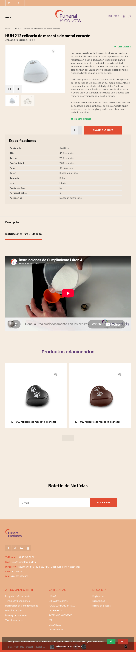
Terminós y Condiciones (17, 600)
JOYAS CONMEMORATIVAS (62, 605)
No (122, 641)
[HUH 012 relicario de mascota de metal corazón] (40, 394)
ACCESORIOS (55, 610)
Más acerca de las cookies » (69, 646)
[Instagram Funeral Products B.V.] (15, 548)
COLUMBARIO (56, 629)
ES (9, 3)
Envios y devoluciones (16, 615)
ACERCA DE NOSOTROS (60, 615)
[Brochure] (110, 16)
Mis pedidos (98, 600)
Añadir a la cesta (103, 129)
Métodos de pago (14, 610)
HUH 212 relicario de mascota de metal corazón (38, 28)
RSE (50, 620)
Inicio (7, 28)
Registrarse (98, 596)
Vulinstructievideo (14, 620)
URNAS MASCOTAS (58, 600)
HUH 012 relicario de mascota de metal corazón (37, 422)
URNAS (52, 596)
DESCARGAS (55, 624)
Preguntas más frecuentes (18, 596)
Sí (111, 641)
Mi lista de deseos (101, 605)
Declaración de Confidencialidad (21, 605)
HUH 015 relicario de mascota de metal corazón (101, 422)
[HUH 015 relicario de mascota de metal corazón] (104, 394)
